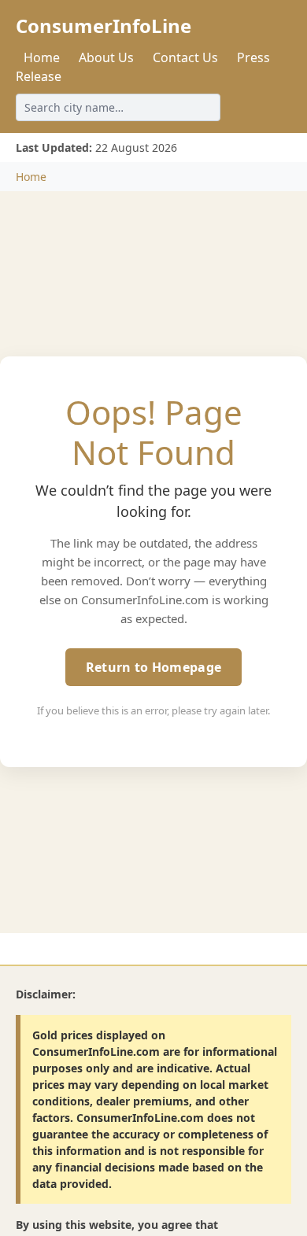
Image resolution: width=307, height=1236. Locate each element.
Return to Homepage (153, 667)
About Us (106, 57)
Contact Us (185, 57)
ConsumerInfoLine (103, 26)
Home (42, 57)
